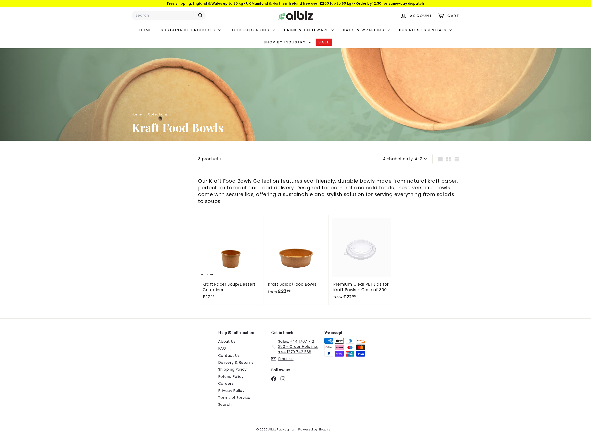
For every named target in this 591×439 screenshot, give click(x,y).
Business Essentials (423, 29)
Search (225, 404)
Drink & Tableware (307, 29)
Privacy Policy (231, 390)
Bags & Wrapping (364, 29)
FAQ (222, 348)
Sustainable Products (189, 29)
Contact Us (229, 355)
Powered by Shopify (314, 429)
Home (145, 29)
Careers (226, 383)
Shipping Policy (232, 369)
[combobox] (168, 15)
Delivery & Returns (235, 362)
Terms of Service (234, 397)
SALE (323, 42)
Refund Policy (231, 376)
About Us (226, 341)
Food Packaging (250, 29)
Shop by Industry (286, 42)
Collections (158, 114)
